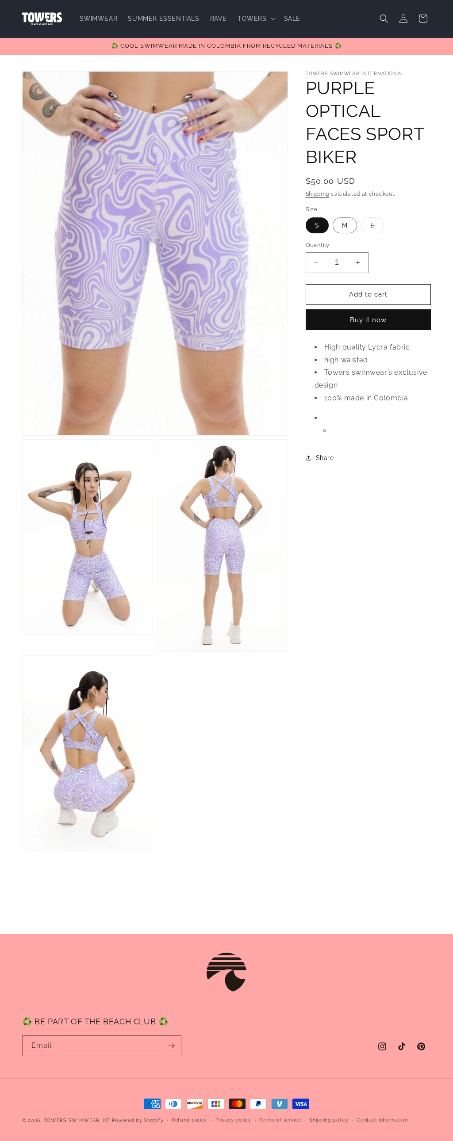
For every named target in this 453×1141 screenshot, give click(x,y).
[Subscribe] (171, 1045)
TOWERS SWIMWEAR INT (77, 1120)
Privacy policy (233, 1120)
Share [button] (325, 457)
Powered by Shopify (138, 1120)
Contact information (382, 1120)
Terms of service (280, 1120)
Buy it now (368, 320)
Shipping (318, 194)
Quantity (318, 245)
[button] (255, 18)
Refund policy (189, 1120)
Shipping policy (329, 1120)
